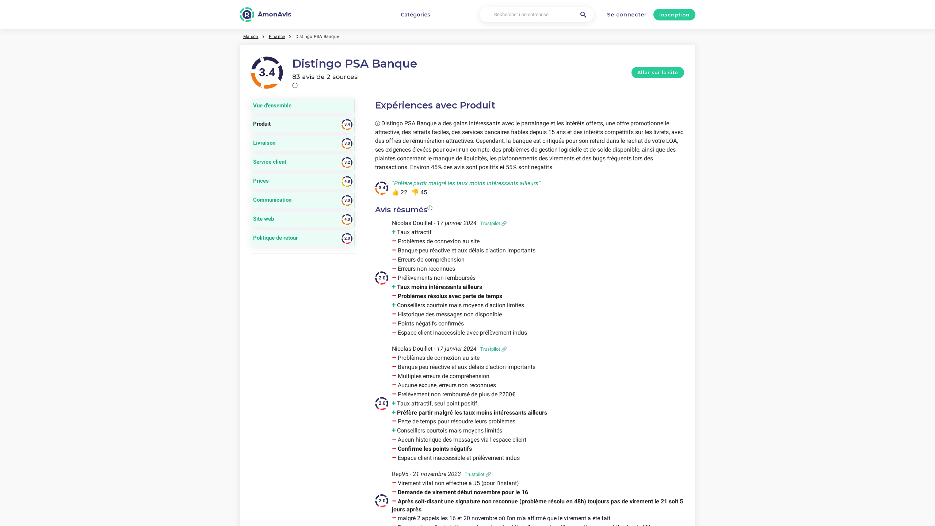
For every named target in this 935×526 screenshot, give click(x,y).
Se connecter (626, 14)
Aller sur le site (657, 72)
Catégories (415, 14)
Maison (250, 36)
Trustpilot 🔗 (493, 223)
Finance (277, 36)
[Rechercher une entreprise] (583, 15)
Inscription (674, 15)
